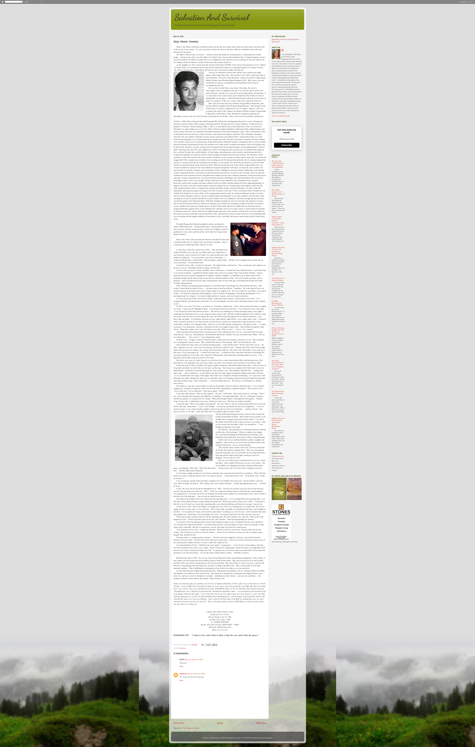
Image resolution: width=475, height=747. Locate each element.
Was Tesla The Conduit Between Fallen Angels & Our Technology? (278, 164)
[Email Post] (202, 644)
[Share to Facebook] (214, 645)
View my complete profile (281, 116)
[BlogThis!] (209, 645)
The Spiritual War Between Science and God (278, 393)
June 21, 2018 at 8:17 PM (196, 673)
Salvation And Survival (212, 17)
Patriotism (182, 648)
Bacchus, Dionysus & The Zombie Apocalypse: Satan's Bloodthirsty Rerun (278, 423)
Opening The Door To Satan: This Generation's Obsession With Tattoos (278, 251)
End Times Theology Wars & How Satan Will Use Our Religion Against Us (278, 364)
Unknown (183, 673)
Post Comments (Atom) (191, 728)
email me (281, 456)
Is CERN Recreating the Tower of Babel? (277, 303)
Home (220, 722)
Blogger (269, 738)
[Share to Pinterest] (216, 645)
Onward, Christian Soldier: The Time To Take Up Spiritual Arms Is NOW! (278, 332)
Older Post (261, 722)
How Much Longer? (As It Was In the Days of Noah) (278, 193)
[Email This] (207, 645)
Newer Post (178, 722)
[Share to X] (211, 645)
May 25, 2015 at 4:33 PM (194, 659)
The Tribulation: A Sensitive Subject (278, 279)
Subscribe (286, 145)
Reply (181, 666)
